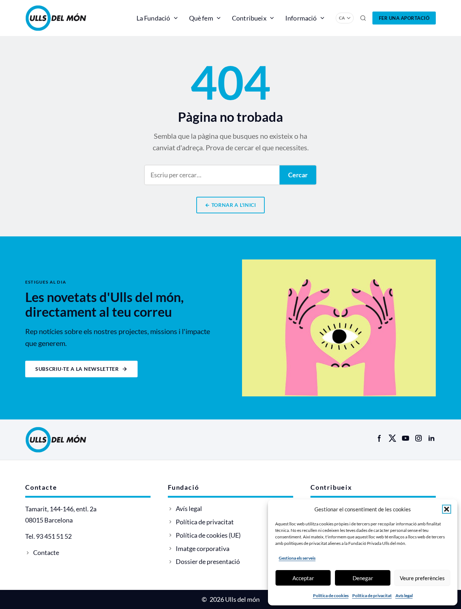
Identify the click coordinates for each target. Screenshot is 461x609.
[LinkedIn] (431, 438)
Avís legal (404, 595)
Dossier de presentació (208, 561)
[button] (446, 509)
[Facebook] (379, 438)
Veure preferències (422, 578)
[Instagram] (418, 438)
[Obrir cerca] (363, 18)
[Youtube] (405, 438)
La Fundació (153, 18)
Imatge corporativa (202, 548)
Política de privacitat (372, 595)
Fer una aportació (404, 18)
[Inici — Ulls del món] (66, 18)
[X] (392, 438)
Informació (301, 18)
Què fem (201, 18)
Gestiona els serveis (297, 558)
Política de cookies (331, 595)
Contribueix (249, 18)
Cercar (298, 175)
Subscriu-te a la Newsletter (77, 369)
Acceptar (303, 578)
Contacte (46, 552)
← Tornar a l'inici (230, 205)
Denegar (363, 578)
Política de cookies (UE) (208, 535)
